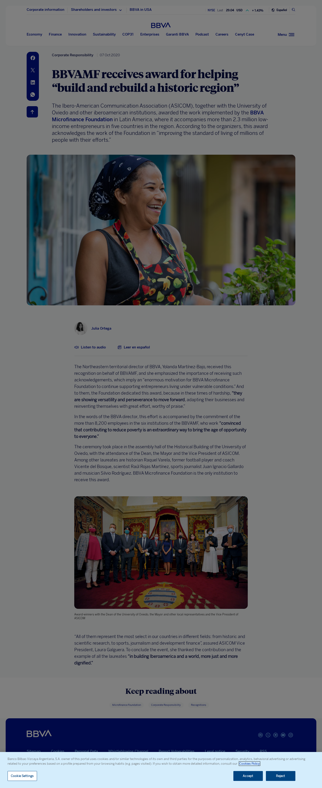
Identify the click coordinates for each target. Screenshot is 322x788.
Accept (248, 776)
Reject (280, 776)
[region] (161, 770)
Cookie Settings (22, 776)
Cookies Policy (249, 763)
